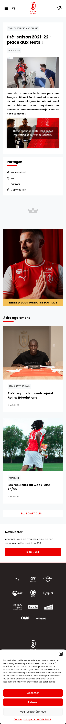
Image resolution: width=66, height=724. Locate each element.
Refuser (33, 702)
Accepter (33, 693)
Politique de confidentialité (37, 719)
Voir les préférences (33, 711)
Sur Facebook (19, 172)
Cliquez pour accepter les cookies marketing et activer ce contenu (33, 133)
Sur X (14, 178)
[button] (61, 653)
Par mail (15, 184)
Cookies (18, 719)
